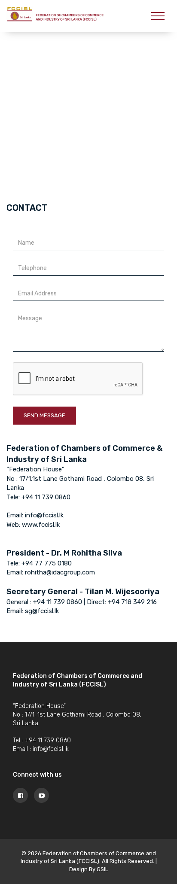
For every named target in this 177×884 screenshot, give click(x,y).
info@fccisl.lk (51, 749)
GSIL (102, 869)
